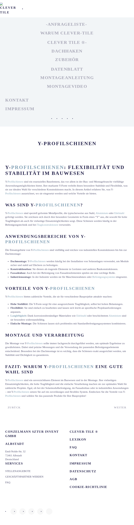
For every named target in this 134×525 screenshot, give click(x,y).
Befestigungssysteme (103, 277)
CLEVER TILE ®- (67, 42)
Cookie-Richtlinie (88, 487)
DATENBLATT (67, 69)
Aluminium (102, 213)
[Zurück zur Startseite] (8, 8)
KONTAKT (17, 100)
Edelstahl (119, 213)
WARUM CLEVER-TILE (67, 33)
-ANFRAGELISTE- (66, 24)
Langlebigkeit (18, 315)
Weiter (120, 407)
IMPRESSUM (20, 108)
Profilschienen (37, 167)
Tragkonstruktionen (47, 224)
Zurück (14, 407)
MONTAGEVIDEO (67, 86)
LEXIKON (78, 439)
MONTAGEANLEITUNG (67, 77)
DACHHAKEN (67, 51)
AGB (73, 479)
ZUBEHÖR (67, 59)
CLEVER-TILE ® (84, 431)
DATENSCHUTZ (83, 471)
